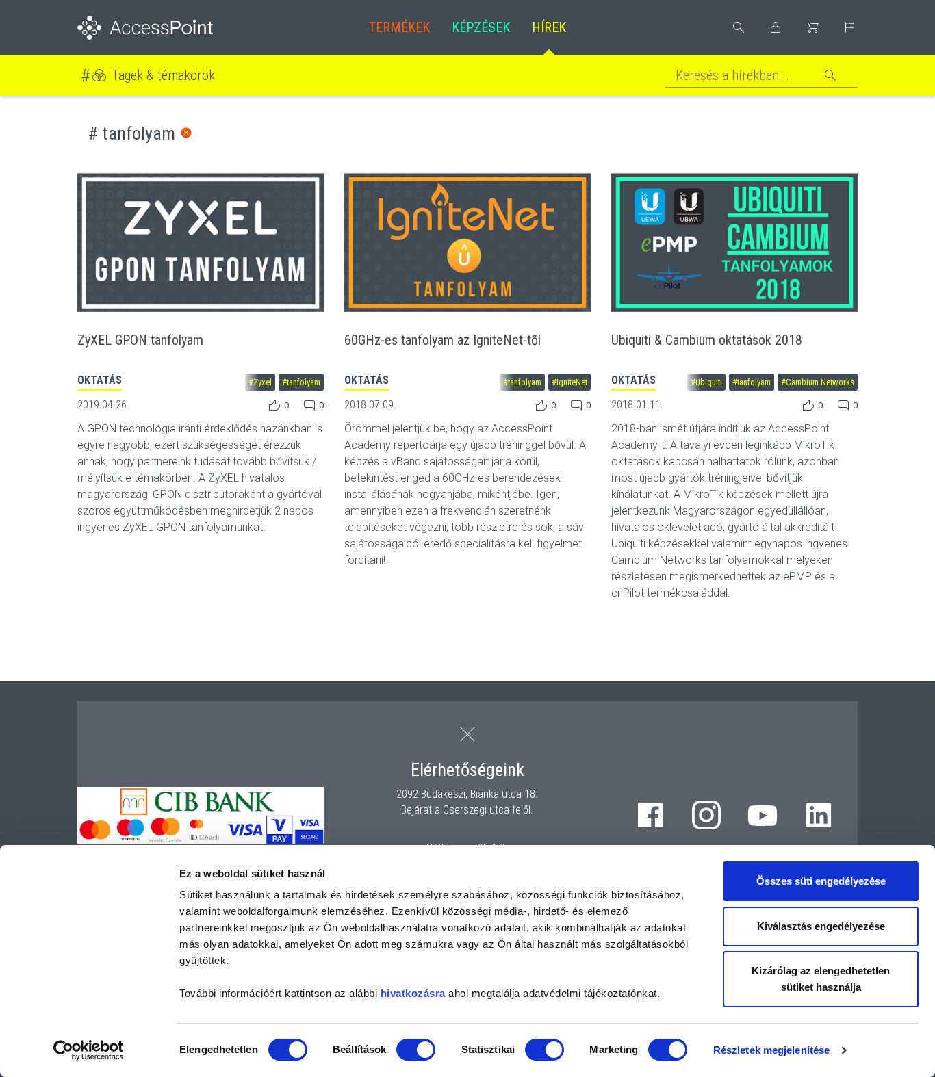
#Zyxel (260, 382)
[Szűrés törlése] (186, 133)
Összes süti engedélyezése (821, 881)
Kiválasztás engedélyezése (821, 926)
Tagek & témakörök (163, 75)
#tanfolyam (301, 382)
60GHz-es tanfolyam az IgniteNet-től (442, 340)
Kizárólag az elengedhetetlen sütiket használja (821, 979)
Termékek (399, 27)
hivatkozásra (413, 993)
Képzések (481, 27)
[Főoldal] (167, 28)
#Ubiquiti (706, 382)
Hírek (549, 27)
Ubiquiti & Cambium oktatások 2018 (706, 340)
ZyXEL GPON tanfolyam (140, 340)
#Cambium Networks (817, 382)
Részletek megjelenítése (771, 1050)
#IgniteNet (569, 382)
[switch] (415, 1050)
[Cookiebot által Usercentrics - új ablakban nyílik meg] (89, 1050)
